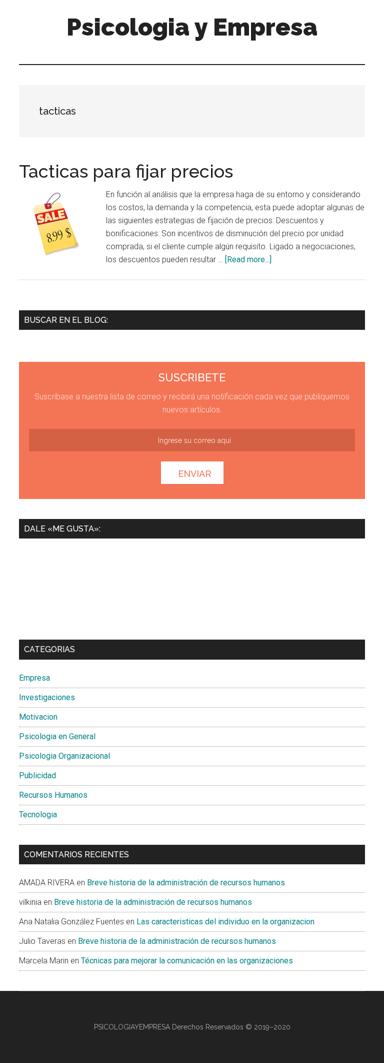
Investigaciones (47, 697)
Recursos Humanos (53, 795)
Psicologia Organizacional (64, 756)
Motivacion (38, 717)
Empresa (34, 678)
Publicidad (37, 775)
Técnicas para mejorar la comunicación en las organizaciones (187, 960)
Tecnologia (38, 814)
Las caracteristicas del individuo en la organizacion (225, 921)
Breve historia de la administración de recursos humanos (186, 882)
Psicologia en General (57, 736)
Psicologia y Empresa (192, 27)
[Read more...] (248, 259)
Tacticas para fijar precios (126, 171)
